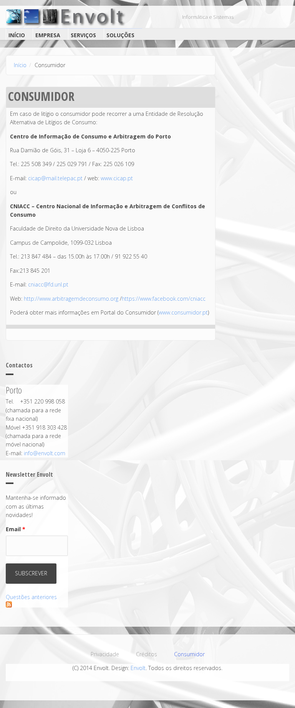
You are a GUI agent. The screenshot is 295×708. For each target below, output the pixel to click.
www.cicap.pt (117, 178)
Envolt (138, 668)
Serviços (83, 35)
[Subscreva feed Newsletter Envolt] (37, 604)
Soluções (120, 35)
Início (16, 35)
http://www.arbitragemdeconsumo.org (71, 298)
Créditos (146, 654)
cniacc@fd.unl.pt (48, 284)
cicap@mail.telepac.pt (55, 178)
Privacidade (105, 654)
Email (15, 529)
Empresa (47, 35)
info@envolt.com (44, 453)
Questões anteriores (31, 597)
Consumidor (189, 654)
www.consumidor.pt (183, 312)
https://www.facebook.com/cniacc (164, 298)
